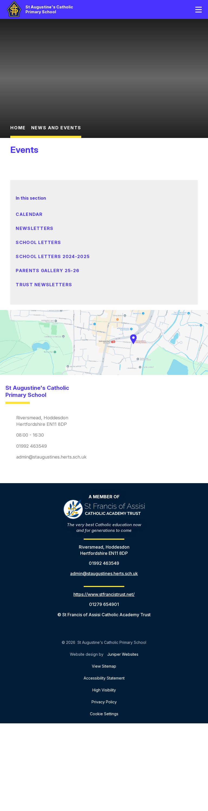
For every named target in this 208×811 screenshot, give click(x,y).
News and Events (56, 127)
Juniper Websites (122, 654)
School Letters (38, 242)
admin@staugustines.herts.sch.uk (51, 457)
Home (17, 127)
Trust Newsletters (44, 284)
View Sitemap (104, 666)
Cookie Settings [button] (104, 713)
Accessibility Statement (104, 678)
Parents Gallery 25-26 (47, 270)
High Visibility (104, 690)
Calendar (29, 214)
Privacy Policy (104, 702)
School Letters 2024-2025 (53, 256)
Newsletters (34, 228)
